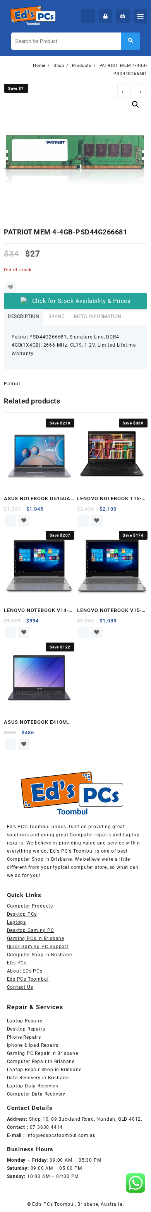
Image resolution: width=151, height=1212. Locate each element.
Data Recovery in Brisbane (38, 1077)
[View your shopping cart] (123, 16)
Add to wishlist (10, 287)
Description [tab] (23, 316)
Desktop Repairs (26, 1029)
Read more (10, 521)
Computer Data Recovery (36, 1094)
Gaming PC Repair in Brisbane (42, 1053)
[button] (135, 104)
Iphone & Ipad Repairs (33, 1045)
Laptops (16, 922)
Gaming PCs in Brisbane (36, 938)
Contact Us (20, 987)
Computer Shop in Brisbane (39, 954)
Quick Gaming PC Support (38, 946)
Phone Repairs (24, 1037)
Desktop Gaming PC (31, 930)
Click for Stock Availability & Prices (81, 300)
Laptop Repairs (25, 1021)
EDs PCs (17, 963)
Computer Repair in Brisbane (41, 1061)
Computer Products (30, 906)
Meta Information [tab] (98, 316)
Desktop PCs (22, 914)
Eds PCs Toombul (28, 979)
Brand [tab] (56, 316)
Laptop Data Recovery (33, 1086)
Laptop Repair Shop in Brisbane (44, 1069)
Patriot (12, 383)
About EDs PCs (25, 971)
